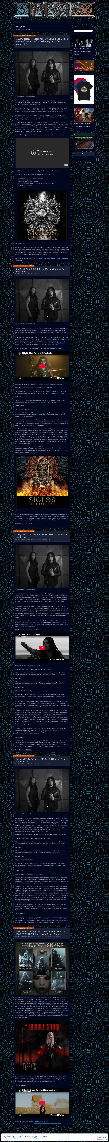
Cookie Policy (33, 1138)
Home (15, 22)
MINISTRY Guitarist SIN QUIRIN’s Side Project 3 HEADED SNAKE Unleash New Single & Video (40, 933)
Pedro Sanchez (35, 46)
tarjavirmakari (22, 35)
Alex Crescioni (38, 124)
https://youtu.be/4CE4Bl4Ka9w (53, 384)
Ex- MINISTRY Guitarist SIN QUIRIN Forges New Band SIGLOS (40, 760)
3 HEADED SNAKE (36, 936)
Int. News (22, 46)
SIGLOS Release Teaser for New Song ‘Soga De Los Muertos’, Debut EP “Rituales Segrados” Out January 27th (41, 41)
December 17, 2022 (31, 35)
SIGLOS (42, 46)
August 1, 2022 (30, 265)
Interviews (23, 22)
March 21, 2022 (30, 531)
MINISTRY (44, 936)
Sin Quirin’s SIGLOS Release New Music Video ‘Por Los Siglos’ (41, 535)
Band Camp (30, 665)
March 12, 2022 (30, 755)
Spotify (38, 665)
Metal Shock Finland (80, 154)
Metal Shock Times (58, 22)
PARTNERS (70, 22)
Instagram (65, 258)
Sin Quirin (46, 46)
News (26, 46)
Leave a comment (54, 46)
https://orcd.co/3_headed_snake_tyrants (37, 1121)
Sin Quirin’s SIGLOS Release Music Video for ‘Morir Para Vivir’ (42, 270)
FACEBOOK (29, 523)
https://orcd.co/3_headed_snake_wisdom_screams (47, 1123)
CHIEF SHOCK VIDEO (44, 22)
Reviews (32, 22)
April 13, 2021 (30, 928)
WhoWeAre (80, 22)
